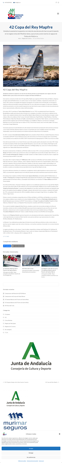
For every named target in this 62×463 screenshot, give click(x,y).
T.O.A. (6, 332)
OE (6, 317)
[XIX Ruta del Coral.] (31, 260)
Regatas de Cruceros (10, 326)
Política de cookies (22, 460)
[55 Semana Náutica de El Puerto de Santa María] (12, 260)
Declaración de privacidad (32, 460)
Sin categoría (8, 329)
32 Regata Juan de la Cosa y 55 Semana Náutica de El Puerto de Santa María (49, 270)
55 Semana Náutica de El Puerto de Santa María (17, 299)
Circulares (7, 314)
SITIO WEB (6, 236)
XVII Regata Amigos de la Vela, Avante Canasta (15, 382)
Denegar (31, 453)
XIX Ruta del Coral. (28, 268)
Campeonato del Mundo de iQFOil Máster (15, 293)
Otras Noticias (8, 320)
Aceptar (31, 448)
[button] (59, 434)
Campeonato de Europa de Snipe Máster (15, 296)
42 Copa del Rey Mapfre (51, 382)
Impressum (41, 460)
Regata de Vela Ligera (10, 323)
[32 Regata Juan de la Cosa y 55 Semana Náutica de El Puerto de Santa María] (50, 260)
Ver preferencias (31, 457)
